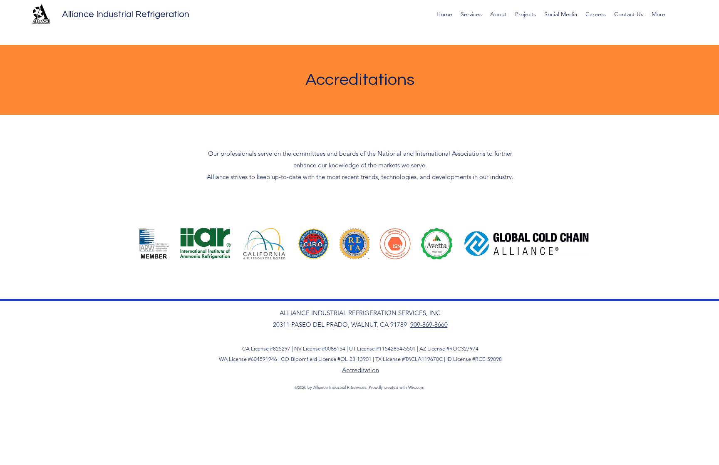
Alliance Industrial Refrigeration (125, 14)
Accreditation (360, 370)
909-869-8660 (429, 324)
